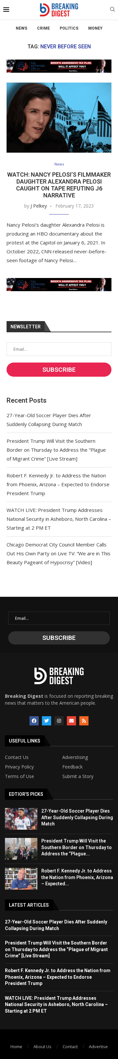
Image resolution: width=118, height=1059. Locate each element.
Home (16, 1046)
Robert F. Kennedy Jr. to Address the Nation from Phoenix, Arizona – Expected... (77, 877)
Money (95, 28)
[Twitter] (46, 720)
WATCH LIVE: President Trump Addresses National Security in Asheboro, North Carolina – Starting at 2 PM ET (59, 519)
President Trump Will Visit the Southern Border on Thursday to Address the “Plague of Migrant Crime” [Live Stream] (56, 450)
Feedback (72, 767)
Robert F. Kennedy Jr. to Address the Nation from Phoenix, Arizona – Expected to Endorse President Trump (58, 484)
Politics (69, 28)
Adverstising (75, 757)
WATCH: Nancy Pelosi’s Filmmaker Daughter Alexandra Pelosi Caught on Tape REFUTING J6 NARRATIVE (59, 185)
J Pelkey (38, 206)
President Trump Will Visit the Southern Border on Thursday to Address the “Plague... (76, 847)
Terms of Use (19, 776)
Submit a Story (77, 776)
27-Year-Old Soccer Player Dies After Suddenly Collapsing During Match (77, 817)
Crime (43, 28)
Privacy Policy (19, 767)
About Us (42, 1046)
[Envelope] (71, 720)
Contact (70, 1046)
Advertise (98, 1046)
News (21, 28)
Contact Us (17, 757)
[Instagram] (59, 720)
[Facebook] (34, 720)
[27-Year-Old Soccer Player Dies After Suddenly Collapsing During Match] (21, 819)
